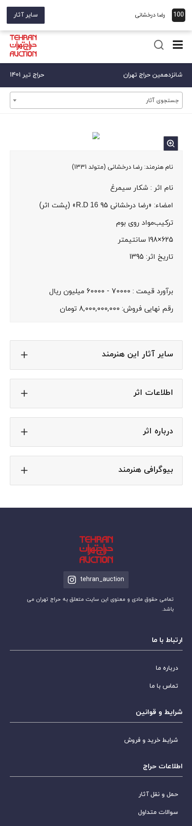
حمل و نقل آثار (158, 794)
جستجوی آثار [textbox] (162, 101)
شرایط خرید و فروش (151, 740)
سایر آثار (25, 15)
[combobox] (96, 100)
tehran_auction (102, 579)
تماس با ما (164, 686)
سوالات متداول (158, 812)
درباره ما (167, 668)
